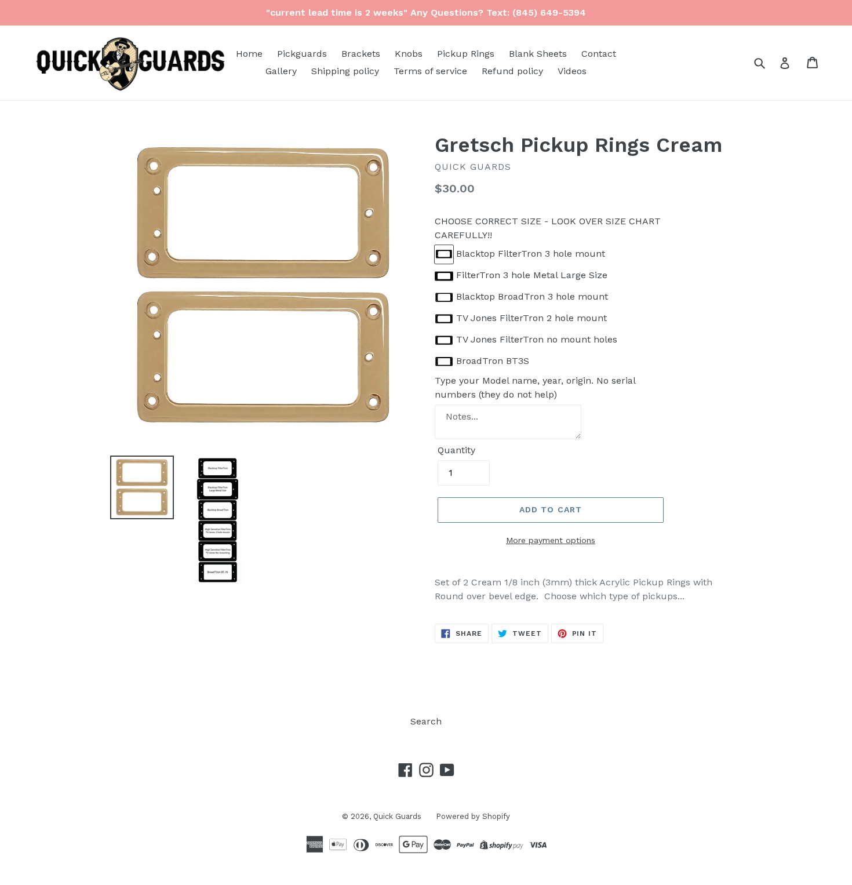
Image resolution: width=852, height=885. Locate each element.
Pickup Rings (465, 53)
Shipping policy (345, 71)
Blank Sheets (538, 53)
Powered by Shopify (473, 816)
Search (426, 721)
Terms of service (430, 71)
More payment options (550, 540)
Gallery (281, 71)
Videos (572, 71)
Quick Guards (397, 816)
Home (249, 53)
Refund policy (512, 71)
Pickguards (302, 53)
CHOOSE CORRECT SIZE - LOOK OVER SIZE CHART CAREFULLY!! (548, 228)
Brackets (360, 53)
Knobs (409, 53)
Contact (598, 53)
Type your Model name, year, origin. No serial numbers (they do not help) (535, 387)
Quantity (456, 450)
